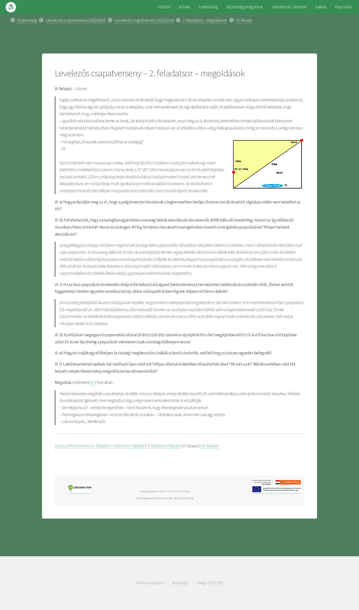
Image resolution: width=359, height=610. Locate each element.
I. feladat (101, 446)
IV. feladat (155, 446)
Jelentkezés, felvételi (288, 7)
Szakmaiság (208, 7)
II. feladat (118, 446)
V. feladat (172, 446)
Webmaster (180, 582)
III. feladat (136, 446)
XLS (93, 382)
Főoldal (164, 7)
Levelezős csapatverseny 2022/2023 (76, 20)
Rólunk (184, 7)
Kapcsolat (343, 7)
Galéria (320, 7)
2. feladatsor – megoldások (205, 20)
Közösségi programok (244, 7)
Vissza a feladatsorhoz (73, 446)
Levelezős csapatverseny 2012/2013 (144, 20)
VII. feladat (210, 446)
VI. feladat (244, 20)
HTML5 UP (215, 582)
